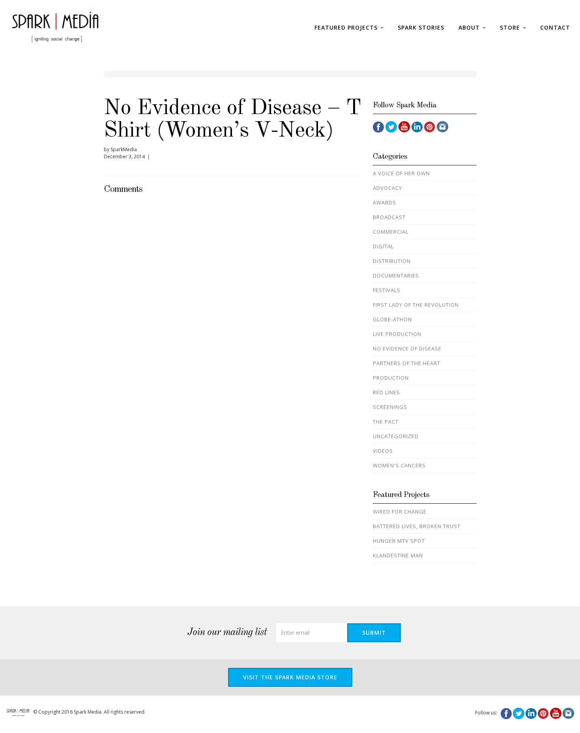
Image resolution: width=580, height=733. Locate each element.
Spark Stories (421, 27)
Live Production (397, 333)
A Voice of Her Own (401, 173)
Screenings (390, 407)
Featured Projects (347, 27)
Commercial (390, 231)
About (470, 27)
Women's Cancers (399, 465)
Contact (555, 27)
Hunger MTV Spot (399, 540)
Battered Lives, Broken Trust (416, 526)
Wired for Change (400, 511)
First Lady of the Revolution (416, 304)
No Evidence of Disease (407, 348)
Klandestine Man (398, 555)
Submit (374, 632)
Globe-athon (392, 319)
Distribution (392, 260)
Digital (383, 246)
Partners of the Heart (406, 363)
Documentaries (396, 275)
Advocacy (387, 187)
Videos (383, 450)
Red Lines (386, 392)
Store (511, 27)
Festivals (386, 290)
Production (391, 377)
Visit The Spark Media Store (290, 677)
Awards (384, 202)
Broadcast (389, 217)
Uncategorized (396, 436)
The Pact (386, 421)
